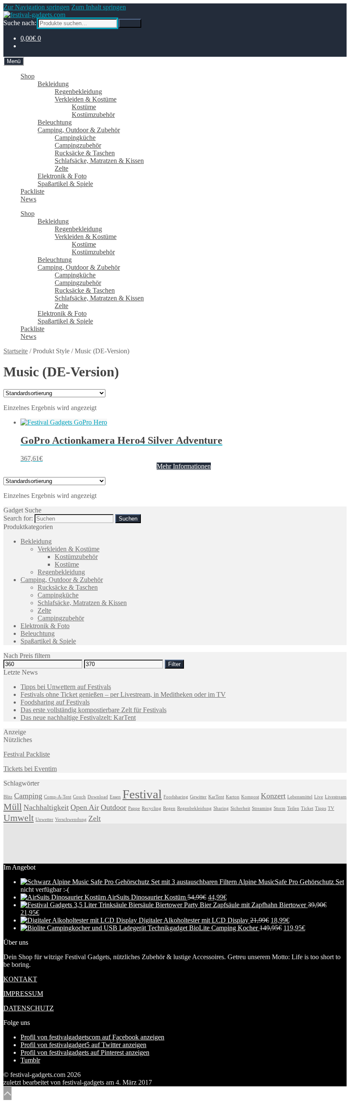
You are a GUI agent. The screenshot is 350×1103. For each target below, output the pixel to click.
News (28, 199)
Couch (79, 797)
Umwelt (18, 817)
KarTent (216, 797)
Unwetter (44, 819)
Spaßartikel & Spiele (65, 183)
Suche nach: (19, 22)
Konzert (273, 796)
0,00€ (30, 38)
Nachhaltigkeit (46, 807)
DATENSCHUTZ (28, 1008)
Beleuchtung (55, 122)
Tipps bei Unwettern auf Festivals (65, 686)
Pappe (134, 808)
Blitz (7, 797)
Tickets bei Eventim (30, 768)
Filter (174, 664)
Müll (12, 806)
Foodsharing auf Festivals (55, 702)
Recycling (151, 808)
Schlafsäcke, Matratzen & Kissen (99, 160)
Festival (142, 794)
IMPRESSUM (23, 993)
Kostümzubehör (93, 114)
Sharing (221, 808)
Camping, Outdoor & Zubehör (79, 130)
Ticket (307, 808)
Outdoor (113, 807)
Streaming (262, 808)
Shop (27, 76)
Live (318, 797)
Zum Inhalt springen (98, 7)
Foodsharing (175, 797)
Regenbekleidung (78, 91)
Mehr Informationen (184, 466)
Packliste (32, 191)
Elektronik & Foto (62, 176)
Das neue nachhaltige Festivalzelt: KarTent (78, 717)
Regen (169, 808)
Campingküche (75, 137)
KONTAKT (20, 979)
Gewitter (198, 797)
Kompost (250, 797)
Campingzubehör (78, 145)
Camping (28, 796)
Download (98, 797)
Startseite (15, 351)
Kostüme (84, 107)
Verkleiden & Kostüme (86, 99)
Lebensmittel (299, 797)
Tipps (320, 808)
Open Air (84, 807)
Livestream (336, 797)
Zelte (61, 168)
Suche (130, 23)
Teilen (293, 808)
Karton (232, 797)
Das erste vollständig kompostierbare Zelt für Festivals (93, 709)
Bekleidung (53, 83)
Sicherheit (240, 808)
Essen (115, 797)
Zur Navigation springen (36, 7)
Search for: (18, 518)
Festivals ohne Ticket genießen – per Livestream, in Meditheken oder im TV (123, 694)
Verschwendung (71, 819)
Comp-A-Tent (57, 797)
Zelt (94, 818)
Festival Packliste (26, 754)
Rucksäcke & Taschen (85, 153)
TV (331, 808)
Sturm (280, 808)
